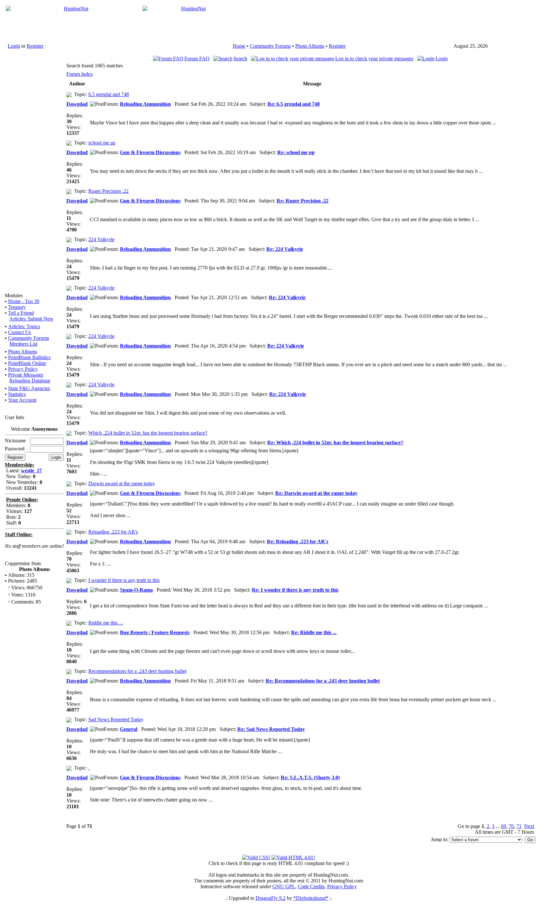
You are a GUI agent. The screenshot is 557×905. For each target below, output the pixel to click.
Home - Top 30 (23, 301)
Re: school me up (296, 152)
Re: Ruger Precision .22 (302, 200)
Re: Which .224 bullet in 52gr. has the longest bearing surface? (335, 442)
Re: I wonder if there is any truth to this (295, 590)
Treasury (17, 307)
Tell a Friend (21, 313)
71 (519, 826)
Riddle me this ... (105, 622)
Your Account (22, 400)
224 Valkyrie (101, 239)
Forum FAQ (197, 58)
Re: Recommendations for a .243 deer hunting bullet (323, 681)
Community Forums (270, 46)
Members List (23, 344)
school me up (101, 142)
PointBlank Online (27, 363)
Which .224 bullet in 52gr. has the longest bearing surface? (147, 433)
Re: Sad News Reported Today (271, 729)
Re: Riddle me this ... (314, 632)
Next (529, 826)
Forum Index (79, 74)
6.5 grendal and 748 (108, 94)
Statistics (17, 394)
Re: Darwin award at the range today (316, 493)
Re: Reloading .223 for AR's (297, 541)
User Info (14, 417)
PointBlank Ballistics (29, 357)
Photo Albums (309, 46)
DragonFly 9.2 (271, 898)
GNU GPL (283, 886)
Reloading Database (29, 380)
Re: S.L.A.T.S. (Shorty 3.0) (310, 777)
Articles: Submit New (31, 318)
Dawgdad (77, 104)
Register (35, 46)
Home (239, 46)
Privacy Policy (23, 369)
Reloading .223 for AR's (113, 532)
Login (14, 46)
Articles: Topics (24, 326)
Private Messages (25, 375)
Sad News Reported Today (115, 719)
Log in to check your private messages (374, 58)
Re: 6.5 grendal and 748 (294, 104)
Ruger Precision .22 (108, 191)
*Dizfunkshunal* (310, 898)
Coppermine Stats (23, 563)
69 (503, 826)
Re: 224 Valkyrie (284, 249)
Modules (14, 295)
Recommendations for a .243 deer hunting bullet (137, 671)
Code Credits (311, 886)
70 (511, 826)
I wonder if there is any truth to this (124, 580)
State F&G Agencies (29, 388)
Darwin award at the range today (121, 483)
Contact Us (19, 332)
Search (240, 58)
